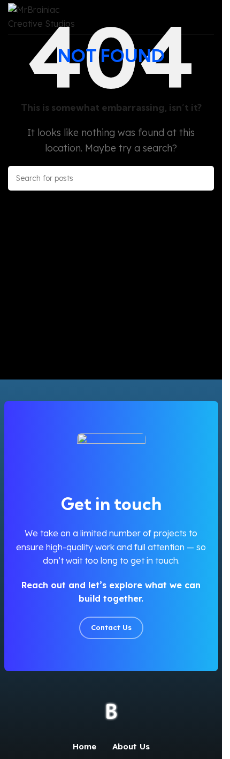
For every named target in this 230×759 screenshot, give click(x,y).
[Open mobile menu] (209, 17)
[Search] (201, 178)
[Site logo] (52, 16)
